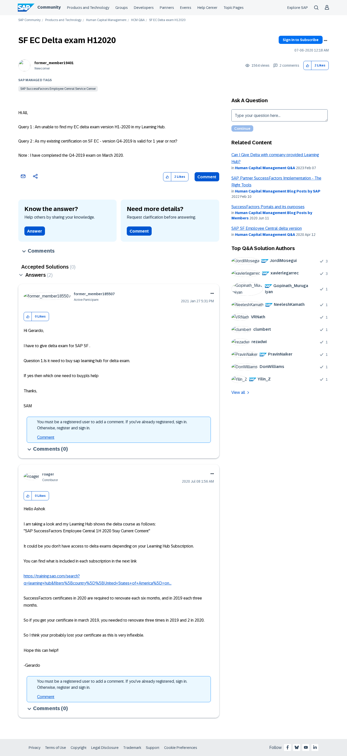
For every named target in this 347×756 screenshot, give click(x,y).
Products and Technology (88, 8)
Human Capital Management (106, 20)
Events (185, 8)
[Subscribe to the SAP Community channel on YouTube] (306, 747)
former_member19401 (54, 63)
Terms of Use (55, 748)
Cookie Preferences (180, 748)
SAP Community (29, 20)
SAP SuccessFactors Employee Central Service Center (58, 89)
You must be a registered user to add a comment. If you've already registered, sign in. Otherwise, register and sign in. (112, 425)
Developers (144, 8)
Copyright (79, 748)
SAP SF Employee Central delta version (266, 228)
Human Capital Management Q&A (265, 168)
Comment (206, 177)
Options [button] (325, 41)
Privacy (34, 748)
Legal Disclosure (105, 748)
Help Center (207, 8)
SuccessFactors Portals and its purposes (268, 207)
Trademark (132, 748)
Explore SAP (297, 8)
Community (49, 7)
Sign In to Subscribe (301, 40)
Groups (121, 8)
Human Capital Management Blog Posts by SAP (277, 191)
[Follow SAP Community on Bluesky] (297, 747)
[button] (307, 65)
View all (238, 392)
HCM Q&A (138, 20)
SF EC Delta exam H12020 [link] (167, 20)
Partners (167, 8)
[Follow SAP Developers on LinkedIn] (315, 747)
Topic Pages (234, 8)
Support (153, 748)
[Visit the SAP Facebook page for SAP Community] (288, 747)
